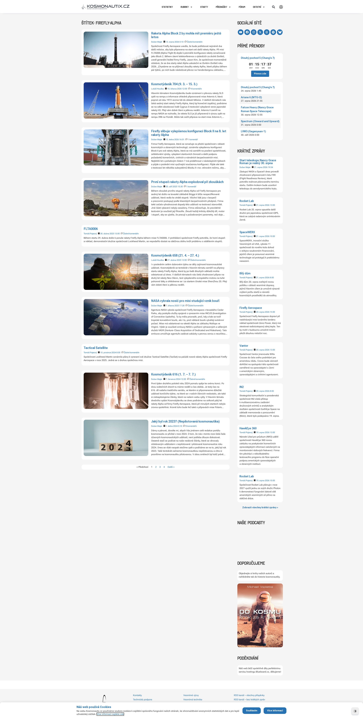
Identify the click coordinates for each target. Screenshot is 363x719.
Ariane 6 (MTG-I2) (251, 97)
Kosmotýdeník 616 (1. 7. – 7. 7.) (173, 374)
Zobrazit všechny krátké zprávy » (260, 507)
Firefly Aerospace (250, 308)
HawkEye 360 (248, 428)
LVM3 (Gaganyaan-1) (253, 131)
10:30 (180, 186)
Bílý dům (245, 273)
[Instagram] (254, 32)
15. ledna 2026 (172, 139)
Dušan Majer (245, 167)
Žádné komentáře (194, 42)
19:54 (270, 167)
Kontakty (137, 695)
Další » (171, 467)
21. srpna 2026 (260, 167)
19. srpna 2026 (262, 432)
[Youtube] (240, 32)
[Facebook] (247, 32)
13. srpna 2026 (172, 42)
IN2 (241, 387)
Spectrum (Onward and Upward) (260, 121)
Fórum (242, 7)
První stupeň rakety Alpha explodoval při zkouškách (187, 182)
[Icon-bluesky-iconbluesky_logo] (280, 32)
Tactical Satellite (96, 348)
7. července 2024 (173, 379)
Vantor (243, 345)
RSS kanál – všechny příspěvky (249, 695)
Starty (204, 7)
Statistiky (167, 7)
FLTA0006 (91, 229)
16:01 (181, 139)
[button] (273, 7)
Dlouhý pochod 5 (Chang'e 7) (258, 57)
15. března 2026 (174, 89)
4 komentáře (196, 89)
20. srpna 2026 (262, 312)
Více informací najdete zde (110, 714)
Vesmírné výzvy (191, 695)
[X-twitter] (260, 32)
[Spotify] (273, 32)
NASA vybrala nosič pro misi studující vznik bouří (185, 301)
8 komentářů (191, 426)
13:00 (272, 205)
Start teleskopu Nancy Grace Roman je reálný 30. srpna (257, 162)
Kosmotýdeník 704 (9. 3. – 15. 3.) (174, 84)
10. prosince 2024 (108, 352)
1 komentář (193, 139)
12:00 (184, 89)
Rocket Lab (246, 201)
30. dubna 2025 (107, 233)
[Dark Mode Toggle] (355, 711)
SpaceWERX (247, 232)
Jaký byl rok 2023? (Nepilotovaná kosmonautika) (185, 421)
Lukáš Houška (157, 89)
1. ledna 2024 (172, 426)
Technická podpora (142, 699)
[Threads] (267, 32)
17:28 (181, 305)
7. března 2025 (172, 305)
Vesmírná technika (192, 699)
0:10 (181, 42)
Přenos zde (260, 73)
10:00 (272, 236)
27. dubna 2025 (174, 260)
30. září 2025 (171, 186)
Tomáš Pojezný (246, 205)
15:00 (272, 312)
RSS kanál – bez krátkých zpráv (249, 699)
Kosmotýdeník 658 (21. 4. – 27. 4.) (175, 255)
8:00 (272, 277)
